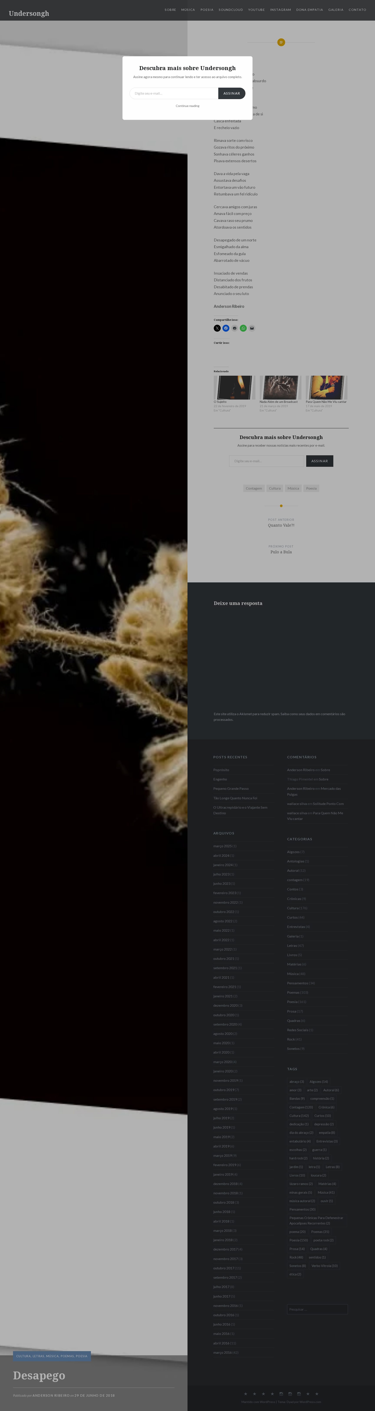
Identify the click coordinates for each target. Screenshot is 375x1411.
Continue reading (187, 106)
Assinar (232, 93)
